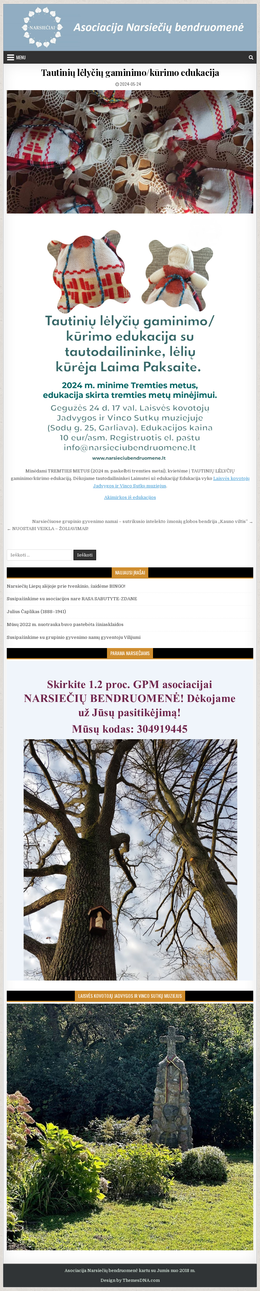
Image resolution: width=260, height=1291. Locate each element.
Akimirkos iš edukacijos (130, 497)
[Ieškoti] (251, 57)
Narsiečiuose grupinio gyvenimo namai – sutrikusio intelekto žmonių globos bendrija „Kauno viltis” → (142, 521)
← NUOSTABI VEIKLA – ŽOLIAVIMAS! (47, 528)
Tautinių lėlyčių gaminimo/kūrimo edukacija (130, 72)
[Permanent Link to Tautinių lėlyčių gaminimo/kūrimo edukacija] (130, 152)
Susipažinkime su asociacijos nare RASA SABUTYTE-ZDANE (72, 598)
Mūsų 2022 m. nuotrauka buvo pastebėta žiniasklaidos (65, 624)
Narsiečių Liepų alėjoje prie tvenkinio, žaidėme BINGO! (66, 586)
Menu (21, 57)
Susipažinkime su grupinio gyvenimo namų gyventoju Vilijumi (73, 637)
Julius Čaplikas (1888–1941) (36, 611)
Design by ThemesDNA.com (130, 1280)
